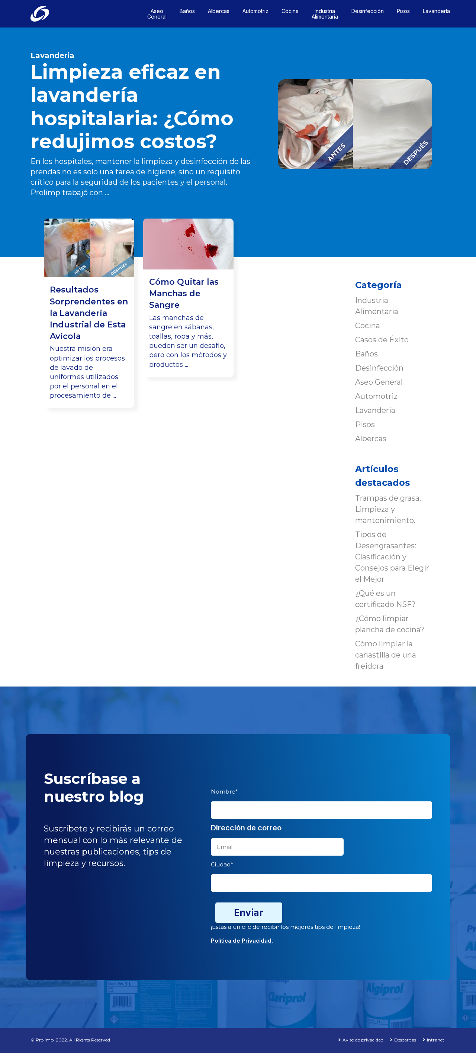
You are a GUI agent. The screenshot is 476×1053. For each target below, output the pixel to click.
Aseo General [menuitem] (157, 14)
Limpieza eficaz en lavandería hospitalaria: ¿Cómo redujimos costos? (132, 106)
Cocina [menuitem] (290, 11)
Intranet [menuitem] (435, 1040)
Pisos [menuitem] (403, 11)
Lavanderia (52, 55)
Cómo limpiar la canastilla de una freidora (385, 655)
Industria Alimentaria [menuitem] (325, 14)
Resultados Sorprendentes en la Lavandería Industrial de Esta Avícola (89, 313)
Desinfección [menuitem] (367, 11)
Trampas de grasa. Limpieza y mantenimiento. (388, 509)
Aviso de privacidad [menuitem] (362, 1040)
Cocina (367, 325)
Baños (366, 353)
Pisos (365, 424)
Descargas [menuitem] (405, 1040)
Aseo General (379, 382)
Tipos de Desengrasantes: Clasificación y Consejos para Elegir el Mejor (392, 557)
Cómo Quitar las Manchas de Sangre (184, 293)
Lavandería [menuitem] (436, 11)
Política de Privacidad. (242, 940)
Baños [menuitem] (187, 11)
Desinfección (379, 368)
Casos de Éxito (382, 339)
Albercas (370, 438)
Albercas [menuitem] (218, 11)
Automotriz (376, 396)
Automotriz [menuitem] (255, 11)
